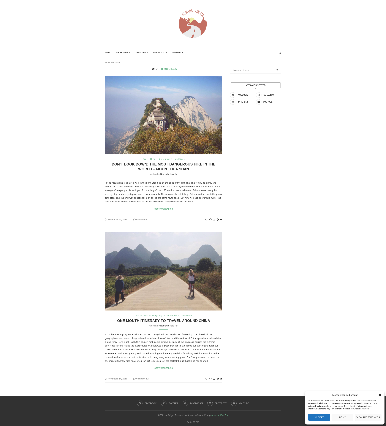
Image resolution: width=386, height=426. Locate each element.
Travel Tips (140, 53)
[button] (379, 394)
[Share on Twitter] (214, 219)
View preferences (368, 417)
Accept (319, 417)
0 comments (142, 219)
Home (107, 53)
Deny (342, 417)
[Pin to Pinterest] (218, 219)
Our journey (121, 53)
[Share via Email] (221, 219)
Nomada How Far (169, 174)
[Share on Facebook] (210, 219)
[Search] (279, 52)
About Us (176, 53)
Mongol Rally (160, 53)
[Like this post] (206, 219)
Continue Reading (163, 209)
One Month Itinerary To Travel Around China (163, 321)
